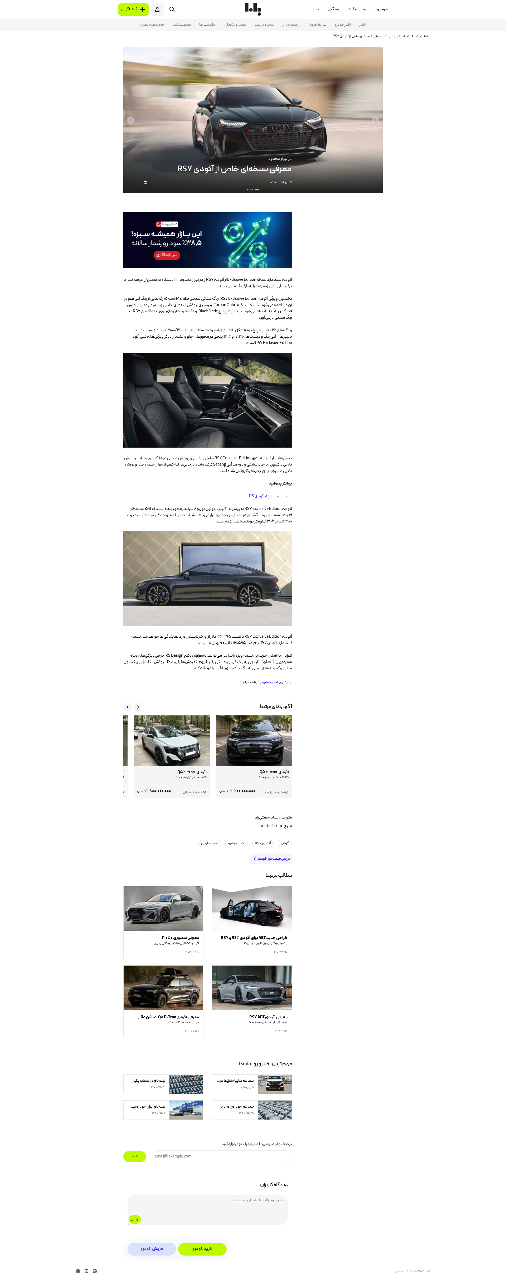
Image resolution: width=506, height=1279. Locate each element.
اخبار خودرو (343, 24)
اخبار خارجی (209, 843)
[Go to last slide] (375, 120)
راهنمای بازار (291, 24)
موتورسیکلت (182, 24)
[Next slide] (130, 120)
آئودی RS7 (263, 843)
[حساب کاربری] (157, 9)
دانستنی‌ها (207, 24)
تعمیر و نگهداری (235, 24)
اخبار (362, 24)
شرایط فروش (317, 24)
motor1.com (271, 826)
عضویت (135, 1156)
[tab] (257, 189)
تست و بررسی (264, 24)
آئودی (284, 843)
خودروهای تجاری (152, 24)
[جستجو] (172, 9)
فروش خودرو (151, 1249)
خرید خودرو (202, 1249)
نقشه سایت (398, 1271)
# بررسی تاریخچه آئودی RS (270, 496)
